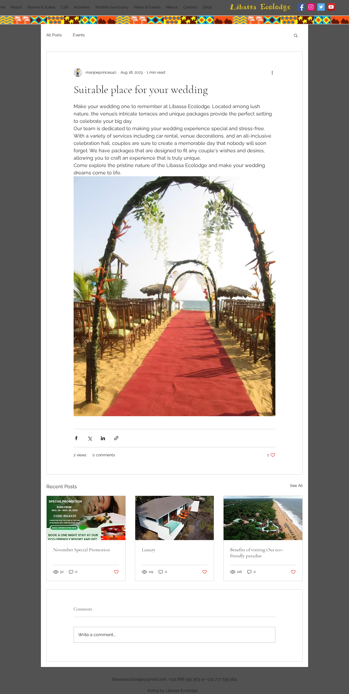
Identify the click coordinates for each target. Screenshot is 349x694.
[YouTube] (331, 7)
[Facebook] (301, 7)
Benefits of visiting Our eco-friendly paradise (256, 553)
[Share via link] (116, 438)
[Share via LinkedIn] (103, 438)
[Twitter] (321, 7)
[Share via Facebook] (76, 438)
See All (296, 485)
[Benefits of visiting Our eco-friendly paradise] (263, 518)
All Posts (54, 35)
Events (79, 35)
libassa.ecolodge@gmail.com (139, 679)
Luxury (148, 550)
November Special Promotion (81, 550)
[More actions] (272, 72)
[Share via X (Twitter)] (89, 438)
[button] (295, 35)
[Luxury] (174, 518)
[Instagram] (311, 7)
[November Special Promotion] (86, 518)
